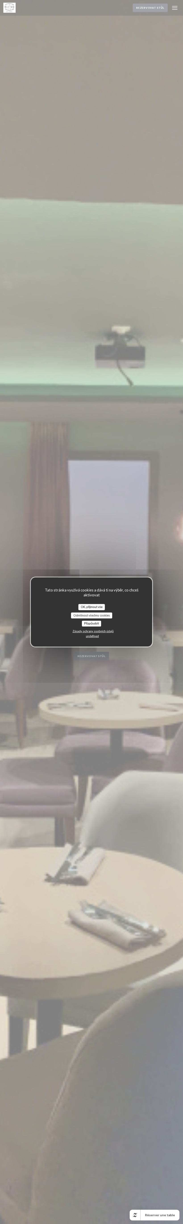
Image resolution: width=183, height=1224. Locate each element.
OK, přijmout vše (91, 607)
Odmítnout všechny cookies (91, 615)
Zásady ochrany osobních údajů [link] (93, 631)
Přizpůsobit (91, 623)
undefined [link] (92, 636)
